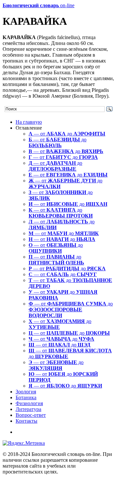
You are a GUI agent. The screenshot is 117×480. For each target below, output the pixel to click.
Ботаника (26, 397)
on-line (38, 5)
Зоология (26, 391)
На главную (29, 122)
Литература (28, 409)
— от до (67, 133)
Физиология (29, 403)
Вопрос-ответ (31, 415)
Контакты (26, 421)
